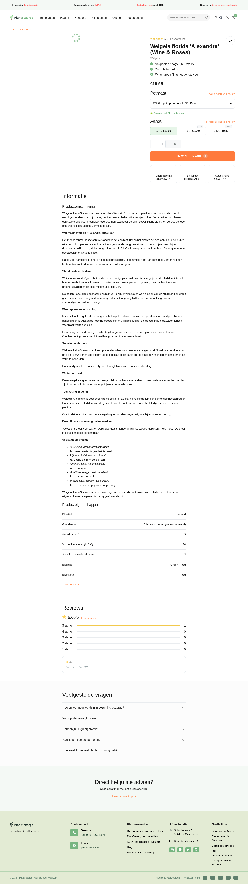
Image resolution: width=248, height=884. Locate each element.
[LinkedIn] (196, 849)
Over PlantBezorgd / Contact (143, 841)
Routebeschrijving (184, 841)
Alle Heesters (24, 29)
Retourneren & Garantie (220, 838)
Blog (129, 847)
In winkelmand (189, 156)
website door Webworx (45, 878)
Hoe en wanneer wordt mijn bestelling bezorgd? (93, 707)
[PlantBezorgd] (21, 17)
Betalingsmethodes (223, 845)
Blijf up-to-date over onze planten (146, 831)
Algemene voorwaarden (168, 878)
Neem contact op (122, 796)
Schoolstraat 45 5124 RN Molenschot (186, 832)
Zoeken (207, 17)
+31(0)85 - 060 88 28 (93, 834)
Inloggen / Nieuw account (221, 862)
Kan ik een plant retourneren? (81, 739)
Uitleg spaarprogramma (222, 853)
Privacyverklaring (191, 878)
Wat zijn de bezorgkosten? (79, 718)
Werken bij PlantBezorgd (141, 852)
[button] (230, 40)
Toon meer (69, 584)
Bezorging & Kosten (223, 831)
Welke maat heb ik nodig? (222, 94)
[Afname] (153, 144)
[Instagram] (172, 849)
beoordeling (178, 38)
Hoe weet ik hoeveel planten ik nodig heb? (89, 750)
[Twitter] (188, 849)
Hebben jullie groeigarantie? (80, 729)
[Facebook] (180, 849)
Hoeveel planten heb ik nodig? (219, 122)
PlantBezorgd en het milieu (142, 836)
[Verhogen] (162, 144)
